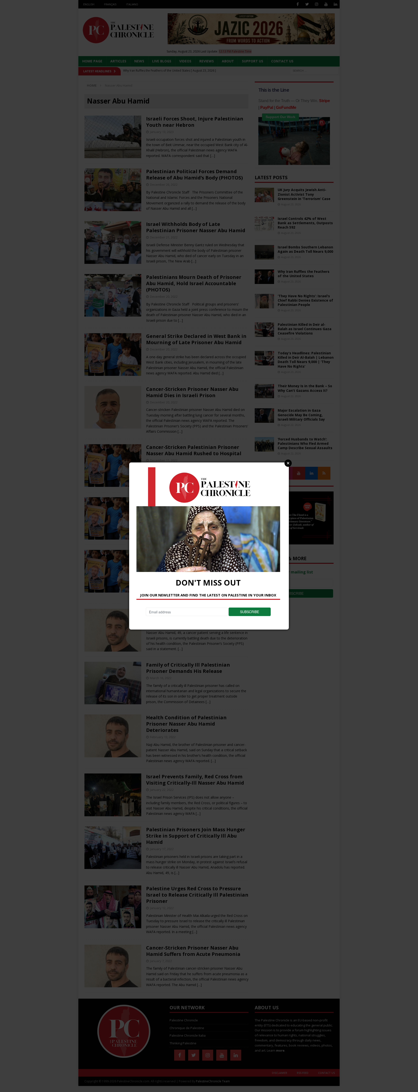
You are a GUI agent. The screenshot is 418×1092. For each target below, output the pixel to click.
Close (288, 463)
